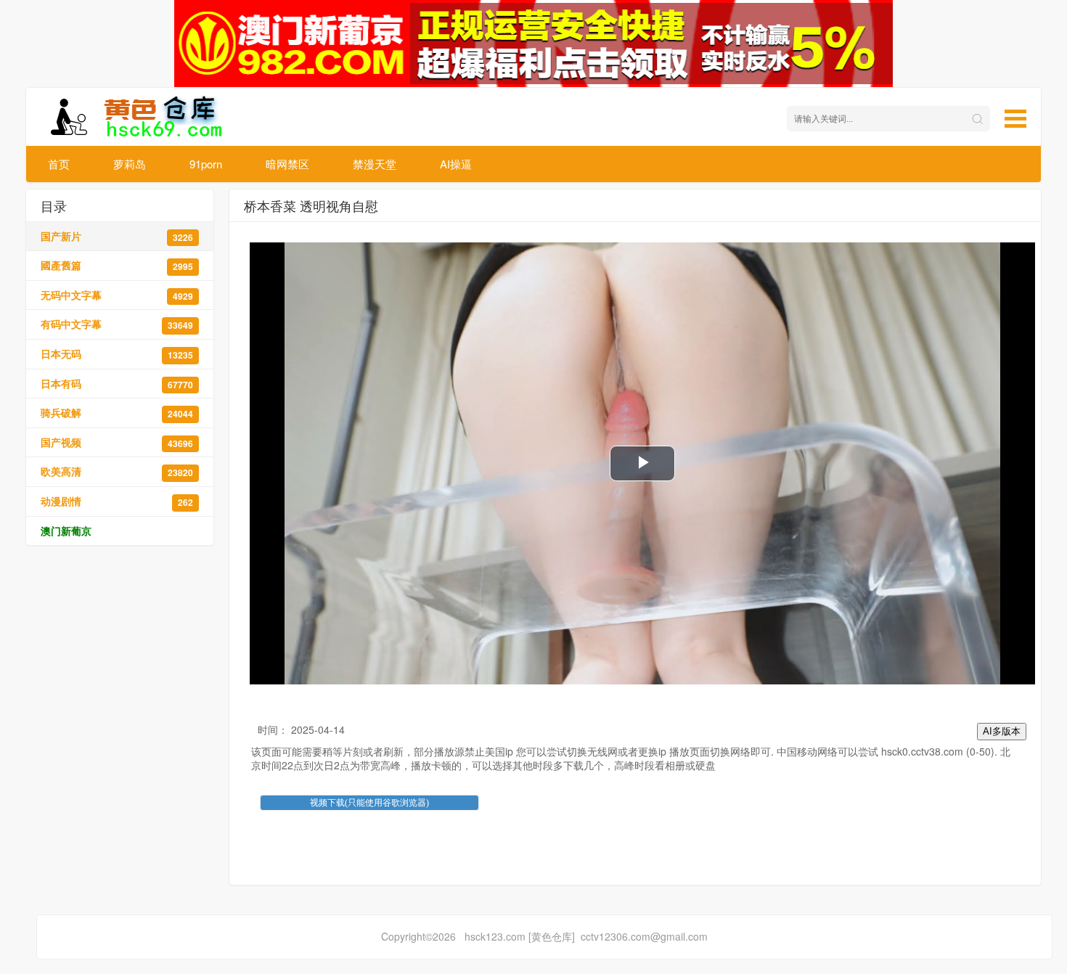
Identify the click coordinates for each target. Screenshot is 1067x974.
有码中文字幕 (117, 324)
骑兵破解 (117, 412)
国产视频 (117, 442)
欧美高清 (117, 471)
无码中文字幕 (117, 295)
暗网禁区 (287, 163)
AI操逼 (456, 163)
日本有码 (117, 383)
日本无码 (117, 353)
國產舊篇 (117, 265)
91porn (205, 163)
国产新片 (117, 236)
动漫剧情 (117, 501)
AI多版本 (1002, 731)
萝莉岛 (129, 163)
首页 (59, 163)
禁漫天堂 (374, 163)
